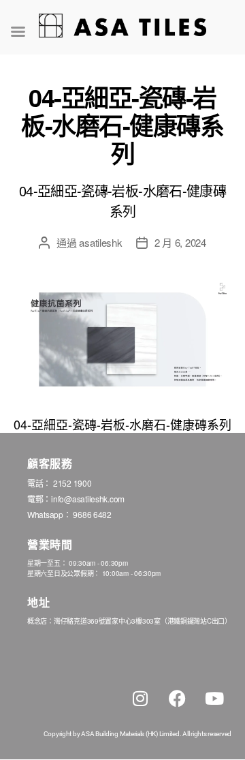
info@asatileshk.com (88, 498)
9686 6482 (92, 514)
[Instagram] (140, 698)
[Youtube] (214, 698)
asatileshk (100, 242)
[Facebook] (177, 698)
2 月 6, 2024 (180, 242)
